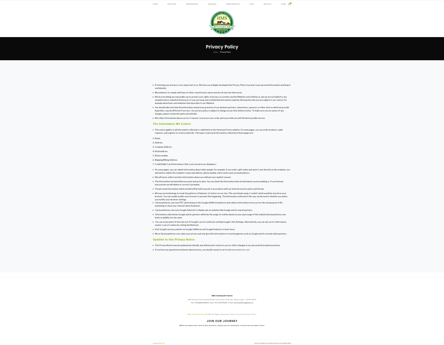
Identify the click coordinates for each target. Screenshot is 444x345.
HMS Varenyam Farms (196, 314)
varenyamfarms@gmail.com (243, 303)
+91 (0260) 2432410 (201, 303)
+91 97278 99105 (220, 303)
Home (215, 52)
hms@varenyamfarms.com (237, 249)
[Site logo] (222, 22)
